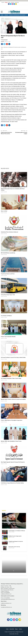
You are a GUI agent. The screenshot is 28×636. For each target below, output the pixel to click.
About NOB (12, 629)
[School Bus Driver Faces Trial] (14, 285)
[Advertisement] (14, 150)
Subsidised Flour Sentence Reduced (9, 232)
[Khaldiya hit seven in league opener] (5, 537)
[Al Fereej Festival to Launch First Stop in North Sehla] (14, 348)
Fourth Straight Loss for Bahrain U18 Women (16, 530)
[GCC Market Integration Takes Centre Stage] (14, 369)
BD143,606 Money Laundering (8, 252)
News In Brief (4, 211)
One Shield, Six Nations (6, 315)
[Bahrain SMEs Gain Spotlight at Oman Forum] (14, 432)
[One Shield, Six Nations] (14, 306)
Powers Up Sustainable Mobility (8, 336)
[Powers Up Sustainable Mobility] (14, 327)
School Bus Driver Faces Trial (8, 294)
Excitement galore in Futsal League (21, 133)
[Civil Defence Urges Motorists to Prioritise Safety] (14, 473)
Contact (20, 629)
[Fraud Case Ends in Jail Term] (14, 264)
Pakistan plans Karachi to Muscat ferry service (6, 133)
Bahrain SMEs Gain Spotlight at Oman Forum (11, 441)
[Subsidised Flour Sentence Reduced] (14, 222)
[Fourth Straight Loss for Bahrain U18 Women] (5, 532)
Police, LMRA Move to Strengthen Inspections (11, 420)
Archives (12, 2)
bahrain (2, 41)
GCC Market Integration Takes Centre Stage (11, 378)
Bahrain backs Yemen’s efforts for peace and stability (13, 399)
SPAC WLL (16, 633)
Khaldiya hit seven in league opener (14, 536)
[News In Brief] (14, 202)
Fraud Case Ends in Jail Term (7, 273)
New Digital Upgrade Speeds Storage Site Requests (13, 462)
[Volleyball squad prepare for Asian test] (5, 543)
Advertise (17, 2)
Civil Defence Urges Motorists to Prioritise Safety (12, 483)
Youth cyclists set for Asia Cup (14, 546)
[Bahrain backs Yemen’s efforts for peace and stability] (14, 390)
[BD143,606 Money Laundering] (14, 243)
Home (9, 2)
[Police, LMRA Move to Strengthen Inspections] (14, 411)
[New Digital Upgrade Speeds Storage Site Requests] (14, 453)
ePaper (6, 2)
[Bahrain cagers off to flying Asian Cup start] (14, 521)
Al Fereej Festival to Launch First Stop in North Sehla (13, 357)
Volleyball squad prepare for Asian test (15, 541)
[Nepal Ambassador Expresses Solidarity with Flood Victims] (14, 179)
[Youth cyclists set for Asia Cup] (5, 548)
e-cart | (2, 2)
